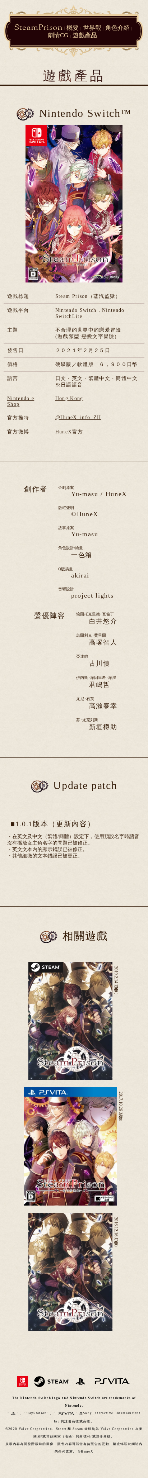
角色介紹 (117, 27)
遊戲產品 (85, 35)
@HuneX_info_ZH (78, 417)
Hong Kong (69, 398)
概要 (72, 27)
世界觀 (92, 27)
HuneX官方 (69, 431)
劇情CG (58, 35)
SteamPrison (38, 26)
